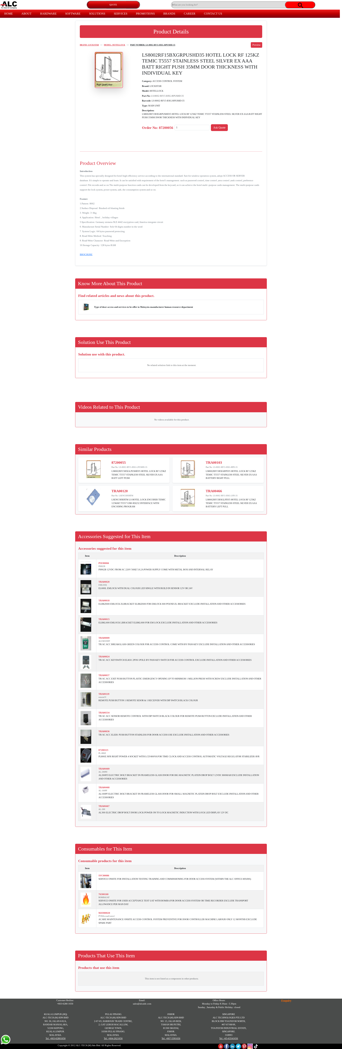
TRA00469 (104, 768)
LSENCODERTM (126, 496)
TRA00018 (104, 600)
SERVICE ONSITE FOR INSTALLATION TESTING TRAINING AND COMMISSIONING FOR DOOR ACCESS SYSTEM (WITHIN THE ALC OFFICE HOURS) (175, 879)
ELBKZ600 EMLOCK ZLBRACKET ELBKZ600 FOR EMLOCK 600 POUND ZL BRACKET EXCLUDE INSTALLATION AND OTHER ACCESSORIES (172, 604)
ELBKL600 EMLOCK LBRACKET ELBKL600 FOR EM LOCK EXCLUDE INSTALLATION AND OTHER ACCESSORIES (158, 622)
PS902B (102, 566)
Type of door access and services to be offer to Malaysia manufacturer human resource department (143, 307)
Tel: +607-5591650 (171, 1038)
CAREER (189, 13)
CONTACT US (213, 13)
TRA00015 (104, 619)
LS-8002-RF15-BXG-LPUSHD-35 (133, 467)
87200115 (103, 750)
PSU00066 (104, 563)
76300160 (103, 894)
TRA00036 (104, 731)
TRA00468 (104, 787)
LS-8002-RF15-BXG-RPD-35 (225, 467)
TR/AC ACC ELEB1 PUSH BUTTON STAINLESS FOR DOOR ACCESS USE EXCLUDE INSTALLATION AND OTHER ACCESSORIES (164, 734)
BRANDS (169, 13)
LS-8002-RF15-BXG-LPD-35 (225, 496)
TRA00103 (214, 462)
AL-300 (102, 809)
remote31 (102, 697)
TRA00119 (104, 694)
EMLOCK (103, 585)
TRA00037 (104, 675)
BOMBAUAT (104, 897)
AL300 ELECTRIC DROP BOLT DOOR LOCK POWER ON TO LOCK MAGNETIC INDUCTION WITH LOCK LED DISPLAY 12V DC (163, 812)
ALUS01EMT (104, 641)
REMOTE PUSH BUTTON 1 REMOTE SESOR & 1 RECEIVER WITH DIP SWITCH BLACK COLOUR (148, 700)
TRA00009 (104, 638)
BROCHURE (86, 254)
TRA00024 (104, 656)
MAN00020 (104, 913)
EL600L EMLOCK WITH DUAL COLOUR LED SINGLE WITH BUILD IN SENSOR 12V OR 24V (146, 588)
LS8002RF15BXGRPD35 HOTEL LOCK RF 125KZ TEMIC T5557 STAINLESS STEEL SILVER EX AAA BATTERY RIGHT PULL (231, 474)
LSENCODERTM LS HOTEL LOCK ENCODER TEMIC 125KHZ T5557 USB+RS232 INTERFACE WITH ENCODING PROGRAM (139, 503)
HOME (8, 13)
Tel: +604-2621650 (113, 1038)
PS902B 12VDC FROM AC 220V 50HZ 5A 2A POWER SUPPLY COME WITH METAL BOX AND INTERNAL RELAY (156, 569)
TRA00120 (120, 491)
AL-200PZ (103, 772)
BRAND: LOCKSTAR (89, 45)
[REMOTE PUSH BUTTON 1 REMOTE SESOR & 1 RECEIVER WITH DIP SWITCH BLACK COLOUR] (86, 699)
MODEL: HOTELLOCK (114, 45)
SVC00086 (104, 875)
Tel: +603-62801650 (56, 1038)
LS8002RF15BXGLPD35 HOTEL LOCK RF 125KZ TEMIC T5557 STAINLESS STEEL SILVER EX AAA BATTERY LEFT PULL (231, 503)
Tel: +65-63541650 (228, 1038)
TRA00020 (104, 581)
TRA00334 (104, 712)
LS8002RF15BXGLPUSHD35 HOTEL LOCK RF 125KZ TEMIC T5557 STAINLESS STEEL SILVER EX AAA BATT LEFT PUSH (139, 474)
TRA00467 (104, 806)
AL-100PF (103, 790)
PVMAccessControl (107, 916)
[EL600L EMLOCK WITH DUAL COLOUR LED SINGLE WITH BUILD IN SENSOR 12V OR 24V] (86, 587)
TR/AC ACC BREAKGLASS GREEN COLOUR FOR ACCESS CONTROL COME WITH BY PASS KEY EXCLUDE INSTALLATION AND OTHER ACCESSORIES (177, 644)
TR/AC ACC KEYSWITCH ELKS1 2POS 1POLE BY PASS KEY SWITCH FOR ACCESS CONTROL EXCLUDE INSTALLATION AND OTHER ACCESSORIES (175, 660)
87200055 (119, 462)
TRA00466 (214, 491)
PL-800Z (102, 753)
